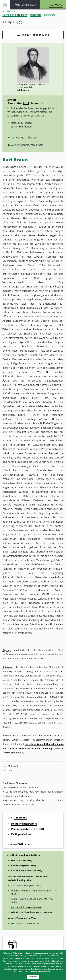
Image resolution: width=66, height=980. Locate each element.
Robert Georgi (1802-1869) (23, 865)
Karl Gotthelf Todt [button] (45, 320)
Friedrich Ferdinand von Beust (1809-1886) (31, 912)
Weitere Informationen (40, 972)
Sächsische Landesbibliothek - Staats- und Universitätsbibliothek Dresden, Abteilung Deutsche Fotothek (33, 748)
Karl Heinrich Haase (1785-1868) (26, 870)
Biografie (35, 14)
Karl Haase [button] (12, 393)
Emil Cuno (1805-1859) (21, 860)
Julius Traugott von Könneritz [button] (22, 385)
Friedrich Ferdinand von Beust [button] (23, 577)
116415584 (20, 817)
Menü (58, 5)
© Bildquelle (23, 90)
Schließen (33, 977)
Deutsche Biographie (24, 823)
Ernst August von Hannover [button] (22, 286)
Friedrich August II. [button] (16, 376)
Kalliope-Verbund (21, 834)
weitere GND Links (19, 844)
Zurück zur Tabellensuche (33, 34)
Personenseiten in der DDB (27, 829)
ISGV (5, 4)
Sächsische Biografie (14, 14)
